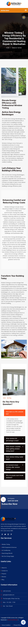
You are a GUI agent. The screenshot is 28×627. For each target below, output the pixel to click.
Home (7, 48)
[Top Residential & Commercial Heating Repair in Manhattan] (14, 4)
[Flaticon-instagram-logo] (8, 534)
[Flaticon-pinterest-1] (11, 534)
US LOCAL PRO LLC (12, 620)
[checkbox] (24, 17)
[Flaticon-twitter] (5, 534)
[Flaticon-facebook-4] (2, 534)
